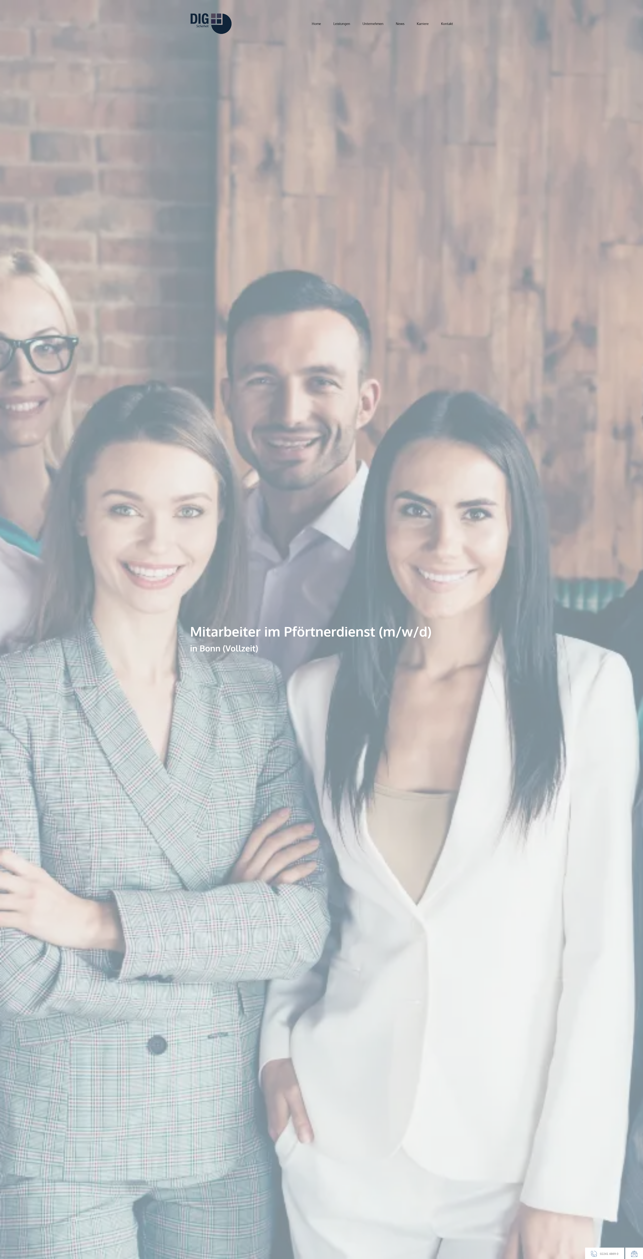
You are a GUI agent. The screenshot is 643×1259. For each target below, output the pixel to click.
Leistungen (341, 23)
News (400, 23)
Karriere (423, 23)
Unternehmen (373, 23)
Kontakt (447, 23)
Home (316, 23)
